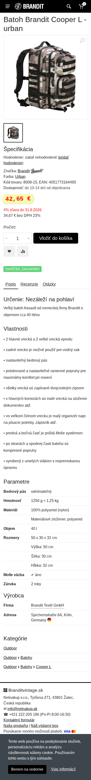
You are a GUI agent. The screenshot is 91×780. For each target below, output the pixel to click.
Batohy (26, 658)
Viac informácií (63, 769)
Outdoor (10, 648)
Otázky (49, 284)
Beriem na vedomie (27, 769)
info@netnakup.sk (22, 709)
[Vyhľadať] (68, 6)
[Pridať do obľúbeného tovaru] (9, 251)
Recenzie (29, 284)
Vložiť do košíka (55, 238)
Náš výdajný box (44, 726)
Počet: (10, 227)
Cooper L (43, 667)
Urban (20, 177)
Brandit (24, 171)
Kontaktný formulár (19, 720)
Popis (10, 284)
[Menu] (8, 6)
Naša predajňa (16, 726)
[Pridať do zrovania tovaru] (23, 251)
